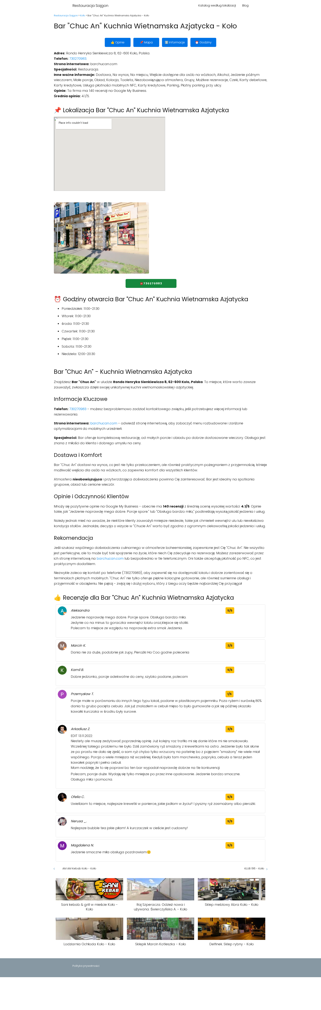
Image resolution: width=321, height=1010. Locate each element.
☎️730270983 (151, 283)
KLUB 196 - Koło (254, 868)
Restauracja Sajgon (90, 5)
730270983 (77, 58)
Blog (245, 5)
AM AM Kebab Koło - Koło (79, 868)
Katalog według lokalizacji (217, 5)
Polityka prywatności (85, 966)
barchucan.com (103, 423)
